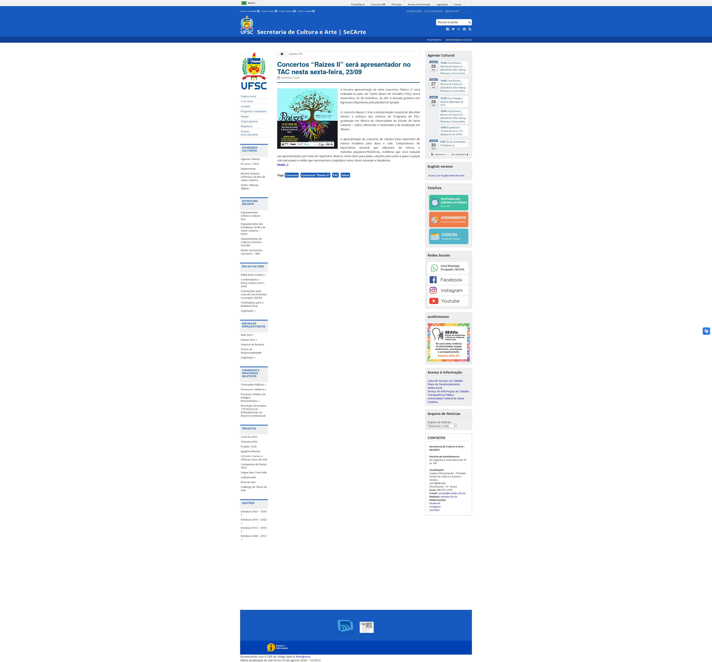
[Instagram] (448, 294)
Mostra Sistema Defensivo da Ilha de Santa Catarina (253, 177)
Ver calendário (458, 154)
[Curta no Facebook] (447, 29)
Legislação (442, 4)
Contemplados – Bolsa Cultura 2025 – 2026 (253, 283)
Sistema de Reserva (252, 344)
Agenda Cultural (250, 159)
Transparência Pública (441, 395)
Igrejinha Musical (250, 451)
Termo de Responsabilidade (251, 351)
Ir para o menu (269, 11)
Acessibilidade (414, 11)
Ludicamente (248, 477)
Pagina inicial (248, 96)
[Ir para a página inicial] (280, 54)
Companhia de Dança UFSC (253, 466)
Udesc (345, 175)
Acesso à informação (419, 4)
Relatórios (247, 126)
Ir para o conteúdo (249, 11)
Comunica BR (378, 4)
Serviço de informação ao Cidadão (448, 391)
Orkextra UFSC (249, 441)
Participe (397, 4)
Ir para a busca (287, 11)
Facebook (434, 503)
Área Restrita (434, 39)
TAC (335, 175)
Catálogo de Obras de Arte (254, 488)
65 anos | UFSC (250, 163)
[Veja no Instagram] (464, 29)
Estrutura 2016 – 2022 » (254, 521)
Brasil (252, 3)
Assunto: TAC (296, 53)
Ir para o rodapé (305, 11)
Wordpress (303, 656)
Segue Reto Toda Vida (254, 472)
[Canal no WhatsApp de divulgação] (448, 273)
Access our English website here (446, 175)
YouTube (434, 510)
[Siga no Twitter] (453, 29)
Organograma (249, 121)
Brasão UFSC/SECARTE (249, 133)
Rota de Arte (248, 482)
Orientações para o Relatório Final (252, 304)
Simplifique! (358, 4)
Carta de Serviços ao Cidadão (445, 380)
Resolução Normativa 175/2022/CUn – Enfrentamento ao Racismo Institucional (253, 410)
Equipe (245, 116)
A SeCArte (247, 101)
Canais (457, 4)
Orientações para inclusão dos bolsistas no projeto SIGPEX (254, 294)
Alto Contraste (434, 11)
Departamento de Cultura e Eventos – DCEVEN (252, 242)
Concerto (291, 175)
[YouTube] (448, 305)
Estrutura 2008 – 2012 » (254, 537)
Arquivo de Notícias (439, 422)
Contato (245, 106)
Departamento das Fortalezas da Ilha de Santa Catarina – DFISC (253, 229)
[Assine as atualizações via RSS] (470, 29)
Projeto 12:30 (249, 446)
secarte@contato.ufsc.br (452, 493)
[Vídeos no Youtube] (458, 29)
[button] (438, 154)
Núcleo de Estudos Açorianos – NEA (252, 252)
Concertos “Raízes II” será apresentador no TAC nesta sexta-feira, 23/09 (344, 68)
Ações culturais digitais (249, 186)
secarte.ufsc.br (449, 496)
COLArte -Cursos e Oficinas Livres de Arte (254, 457)
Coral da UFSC (249, 436)
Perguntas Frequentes (254, 111)
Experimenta (248, 168)
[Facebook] (448, 283)
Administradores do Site (458, 39)
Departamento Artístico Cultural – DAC (251, 216)
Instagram (435, 506)
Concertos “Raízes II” (315, 175)
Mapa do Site (452, 11)
